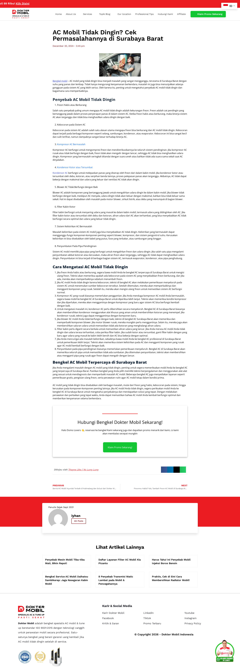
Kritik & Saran (110, 623)
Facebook (108, 618)
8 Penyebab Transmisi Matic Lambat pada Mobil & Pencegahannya (115, 580)
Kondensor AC (60, 172)
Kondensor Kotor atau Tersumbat (75, 167)
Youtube (189, 612)
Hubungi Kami (165, 14)
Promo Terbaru (152, 623)
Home (58, 14)
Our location (124, 14)
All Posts (78, 521)
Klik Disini (10, 3)
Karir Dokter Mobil (113, 612)
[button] (164, 470)
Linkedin (148, 612)
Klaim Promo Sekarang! (120, 447)
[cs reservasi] (224, 651)
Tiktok (147, 618)
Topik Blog (104, 14)
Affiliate (181, 14)
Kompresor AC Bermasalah (71, 144)
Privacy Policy (192, 623)
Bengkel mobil (60, 80)
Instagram (190, 618)
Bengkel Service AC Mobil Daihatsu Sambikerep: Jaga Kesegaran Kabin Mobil (66, 580)
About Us (71, 14)
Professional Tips (144, 14)
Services (87, 14)
